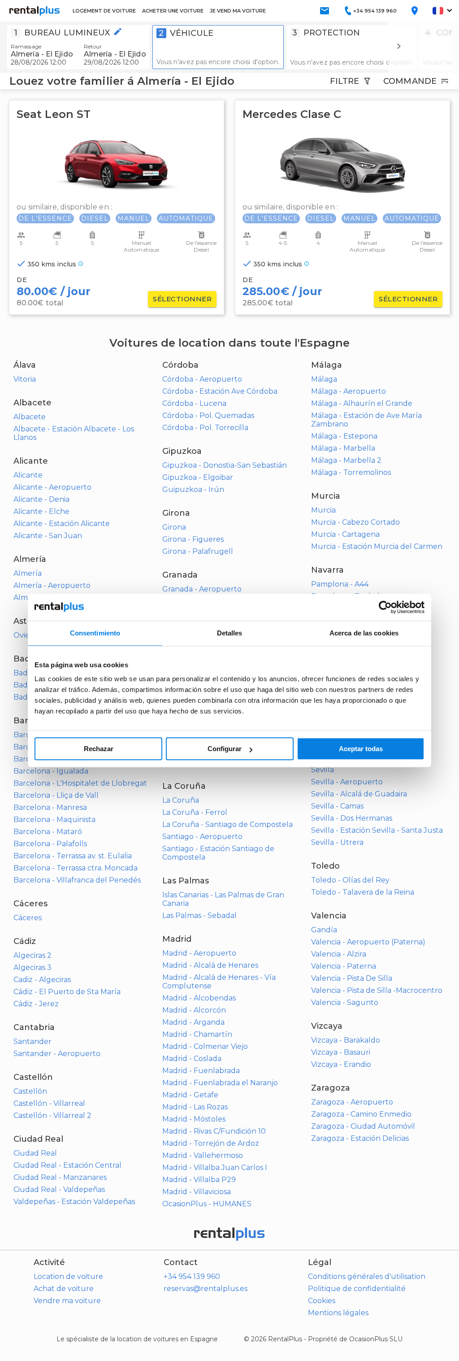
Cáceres (27, 917)
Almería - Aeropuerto (52, 585)
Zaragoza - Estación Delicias (360, 1138)
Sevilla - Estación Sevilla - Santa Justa (377, 830)
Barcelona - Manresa (50, 807)
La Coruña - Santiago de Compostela (227, 824)
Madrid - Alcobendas (199, 998)
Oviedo (26, 635)
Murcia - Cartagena (345, 534)
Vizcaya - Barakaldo (345, 1040)
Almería (27, 573)
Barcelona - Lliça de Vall (56, 795)
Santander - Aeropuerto (56, 1053)
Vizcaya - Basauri (340, 1052)
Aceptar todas (361, 748)
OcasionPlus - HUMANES (206, 1204)
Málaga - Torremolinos (351, 472)
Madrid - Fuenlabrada (201, 1070)
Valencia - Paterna (343, 966)
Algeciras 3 (32, 967)
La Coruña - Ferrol (194, 812)
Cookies (321, 1300)
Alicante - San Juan (47, 535)
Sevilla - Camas (337, 806)
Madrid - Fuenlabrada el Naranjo (220, 1082)
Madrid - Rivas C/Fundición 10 (214, 1131)
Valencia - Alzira (338, 954)
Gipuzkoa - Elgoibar (197, 477)
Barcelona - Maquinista (54, 819)
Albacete (29, 417)
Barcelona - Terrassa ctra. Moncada (75, 868)
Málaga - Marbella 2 (346, 460)
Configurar (225, 748)
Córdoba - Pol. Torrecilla (205, 427)
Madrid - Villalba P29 (199, 1179)
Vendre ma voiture (67, 1300)
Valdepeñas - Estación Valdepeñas (74, 1201)
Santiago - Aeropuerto (202, 836)
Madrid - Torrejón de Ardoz (210, 1143)
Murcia (323, 510)
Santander (32, 1041)
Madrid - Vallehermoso (202, 1155)
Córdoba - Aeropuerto (202, 379)
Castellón (30, 1091)
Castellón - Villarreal (49, 1103)
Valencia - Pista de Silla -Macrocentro (376, 990)
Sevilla (322, 769)
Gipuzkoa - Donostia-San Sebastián (224, 465)
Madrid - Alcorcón (194, 1010)
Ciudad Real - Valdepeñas (59, 1189)
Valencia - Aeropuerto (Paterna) (368, 942)
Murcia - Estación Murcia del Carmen (376, 546)
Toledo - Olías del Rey (350, 880)
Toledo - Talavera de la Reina (362, 892)
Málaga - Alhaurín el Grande (361, 403)
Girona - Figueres (193, 539)
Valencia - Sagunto (344, 1002)
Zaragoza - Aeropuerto (352, 1102)
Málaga (324, 379)
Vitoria (24, 379)
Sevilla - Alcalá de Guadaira (359, 794)
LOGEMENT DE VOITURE (104, 11)
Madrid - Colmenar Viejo (205, 1046)
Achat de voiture (64, 1288)
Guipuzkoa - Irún (193, 489)
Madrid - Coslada (191, 1058)
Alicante (28, 475)
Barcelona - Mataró (47, 831)
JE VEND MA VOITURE (238, 11)
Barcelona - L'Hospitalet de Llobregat (80, 783)
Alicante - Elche (41, 511)
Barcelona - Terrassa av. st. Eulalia (72, 856)
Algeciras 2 (32, 955)
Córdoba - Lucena (194, 403)
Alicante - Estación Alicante (61, 523)
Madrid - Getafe (190, 1095)
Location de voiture (68, 1276)
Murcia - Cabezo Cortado (355, 522)
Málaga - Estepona (344, 436)
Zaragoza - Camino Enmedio (361, 1114)
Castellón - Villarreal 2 (52, 1115)
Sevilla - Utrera (337, 842)
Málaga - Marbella (343, 448)
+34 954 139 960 (192, 1276)
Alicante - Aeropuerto (52, 487)
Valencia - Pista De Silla (351, 978)
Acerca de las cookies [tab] (363, 633)
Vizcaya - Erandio (341, 1064)
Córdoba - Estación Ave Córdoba (219, 391)
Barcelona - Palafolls (50, 843)
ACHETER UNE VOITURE (173, 11)
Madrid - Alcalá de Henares (210, 965)
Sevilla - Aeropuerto (347, 782)
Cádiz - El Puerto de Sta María (67, 991)
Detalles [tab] (229, 633)
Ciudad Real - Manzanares (60, 1177)
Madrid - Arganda (193, 1022)
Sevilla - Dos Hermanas (351, 818)
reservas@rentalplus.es (205, 1288)
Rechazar (98, 748)
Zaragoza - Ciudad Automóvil (363, 1126)
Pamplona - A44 (339, 584)
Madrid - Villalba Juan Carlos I (214, 1167)
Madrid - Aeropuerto (199, 953)
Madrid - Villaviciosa (196, 1191)
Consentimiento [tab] (95, 633)
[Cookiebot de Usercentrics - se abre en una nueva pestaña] (385, 607)
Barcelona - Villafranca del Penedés (77, 880)
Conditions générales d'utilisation (366, 1276)
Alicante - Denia (41, 499)
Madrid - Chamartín (197, 1034)
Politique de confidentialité (357, 1288)
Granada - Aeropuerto (202, 589)
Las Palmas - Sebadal (199, 915)
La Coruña (180, 800)
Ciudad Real (35, 1153)
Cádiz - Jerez (36, 1004)
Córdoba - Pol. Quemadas (208, 415)
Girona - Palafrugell (197, 551)
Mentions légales (338, 1313)
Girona (174, 527)
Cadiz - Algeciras (42, 979)
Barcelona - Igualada (50, 771)
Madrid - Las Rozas (195, 1107)
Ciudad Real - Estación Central (67, 1165)
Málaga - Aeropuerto (348, 391)
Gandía (324, 930)
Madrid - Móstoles (193, 1119)
